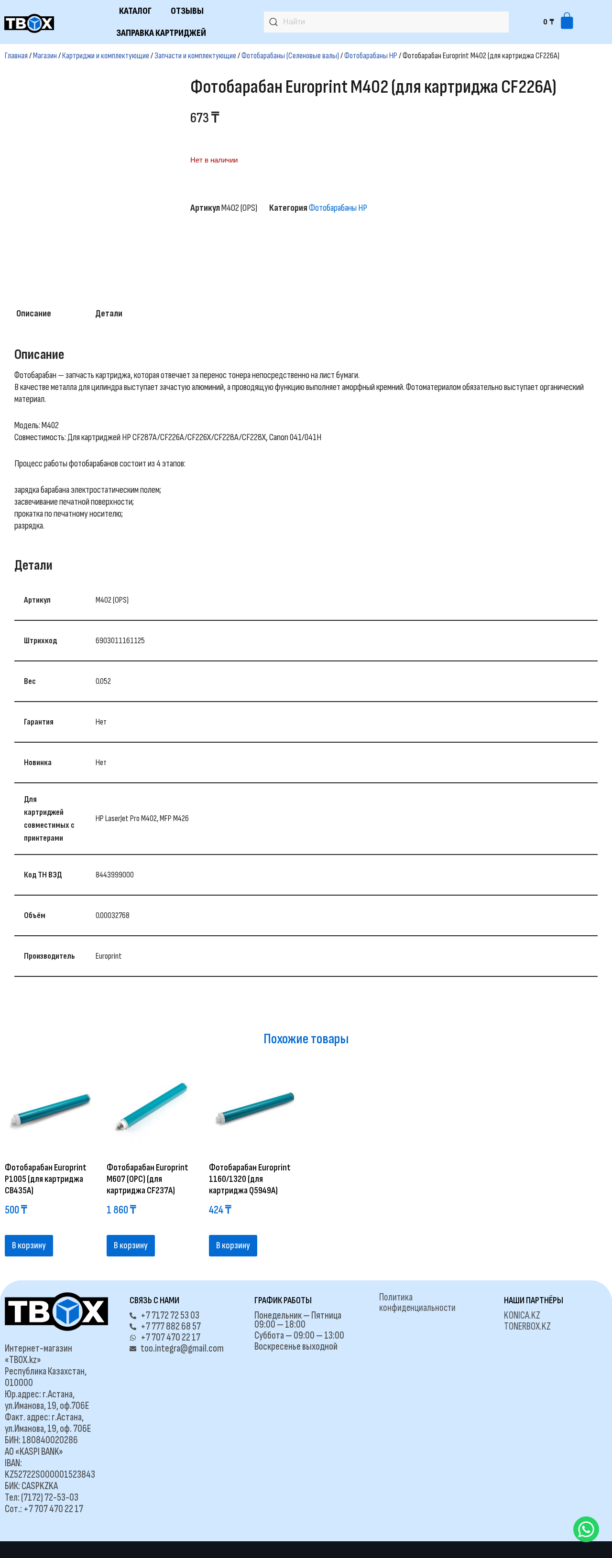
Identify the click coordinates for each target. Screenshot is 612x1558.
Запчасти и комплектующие (195, 56)
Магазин (45, 56)
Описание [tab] (33, 313)
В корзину (29, 1245)
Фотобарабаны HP (370, 56)
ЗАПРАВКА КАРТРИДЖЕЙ (161, 33)
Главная (16, 56)
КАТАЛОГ (135, 11)
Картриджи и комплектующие (105, 56)
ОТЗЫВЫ (187, 11)
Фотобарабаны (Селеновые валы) (290, 56)
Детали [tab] (108, 313)
